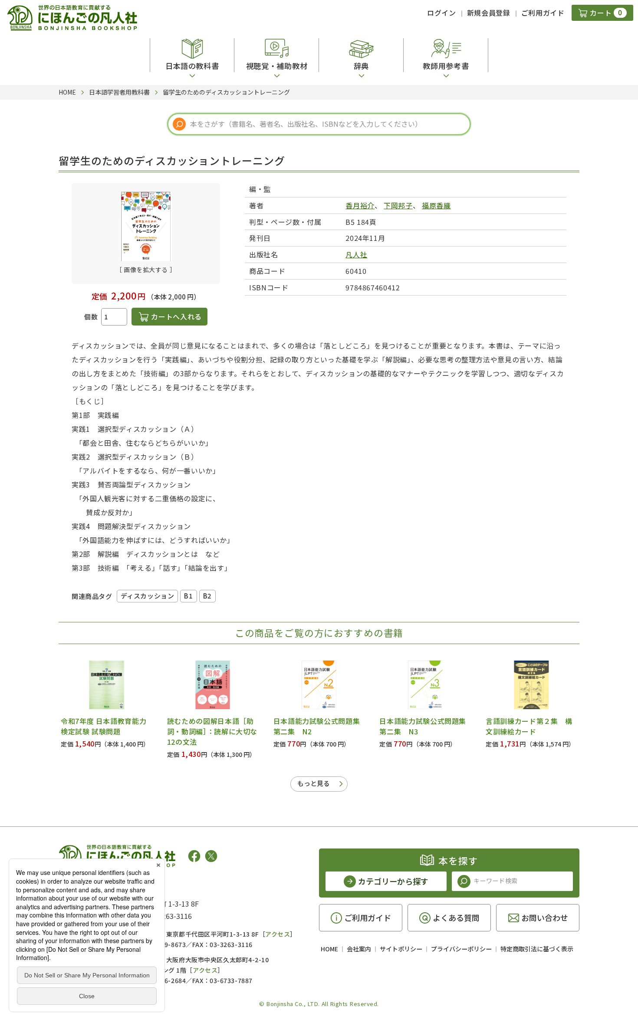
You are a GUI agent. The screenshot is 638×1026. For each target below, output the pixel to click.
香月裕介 (360, 205)
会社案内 (359, 948)
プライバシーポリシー (461, 948)
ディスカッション (147, 595)
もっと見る (313, 783)
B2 (207, 595)
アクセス (277, 934)
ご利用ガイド (543, 12)
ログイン (441, 12)
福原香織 (436, 205)
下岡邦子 (398, 205)
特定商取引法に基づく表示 (536, 948)
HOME (329, 948)
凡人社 (356, 254)
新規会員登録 (488, 12)
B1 (188, 595)
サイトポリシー (401, 948)
